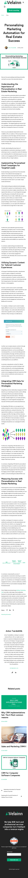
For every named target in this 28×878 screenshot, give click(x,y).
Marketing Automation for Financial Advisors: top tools (12, 790)
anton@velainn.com (14, 668)
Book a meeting (14, 10)
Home (2, 15)
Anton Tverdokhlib (12, 47)
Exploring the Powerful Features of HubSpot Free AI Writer (9, 796)
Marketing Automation (6, 614)
